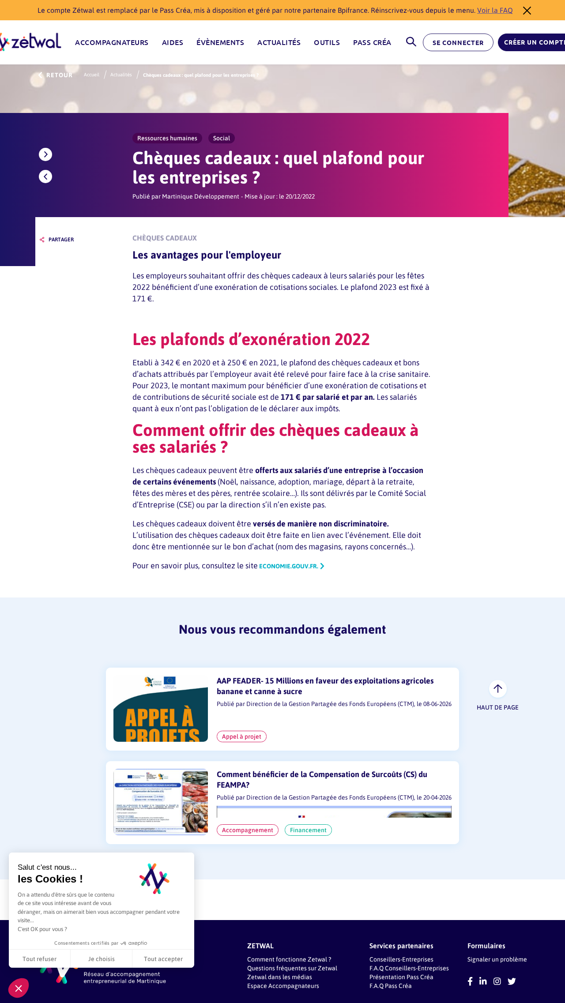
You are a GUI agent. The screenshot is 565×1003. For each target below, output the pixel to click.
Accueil (91, 74)
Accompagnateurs (112, 42)
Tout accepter (163, 958)
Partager (61, 240)
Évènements (220, 42)
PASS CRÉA (372, 42)
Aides (173, 42)
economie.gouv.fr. (288, 566)
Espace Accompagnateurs (283, 985)
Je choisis (101, 958)
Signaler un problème (497, 959)
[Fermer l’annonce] (524, 10)
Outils (327, 42)
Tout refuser (39, 958)
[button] (18, 988)
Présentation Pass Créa (401, 977)
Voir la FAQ (495, 10)
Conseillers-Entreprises (401, 959)
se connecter (458, 42)
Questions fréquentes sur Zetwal (292, 968)
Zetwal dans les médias (279, 977)
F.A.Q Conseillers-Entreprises (409, 968)
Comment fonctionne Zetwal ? (289, 959)
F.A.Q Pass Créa (390, 985)
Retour (59, 75)
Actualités (279, 42)
